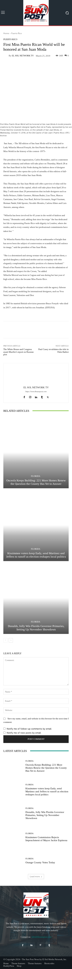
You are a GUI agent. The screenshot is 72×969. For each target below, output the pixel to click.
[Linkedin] (36, 396)
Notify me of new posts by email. (24, 732)
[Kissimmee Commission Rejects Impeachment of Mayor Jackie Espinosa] (13, 837)
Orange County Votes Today (40, 862)
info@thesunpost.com (41, 937)
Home (6, 33)
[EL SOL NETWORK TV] (6, 56)
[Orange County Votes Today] (13, 861)
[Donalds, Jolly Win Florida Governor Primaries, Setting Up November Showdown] (36, 598)
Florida (35, 476)
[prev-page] (5, 640)
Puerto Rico (16, 33)
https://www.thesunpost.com (36, 391)
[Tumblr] (42, 396)
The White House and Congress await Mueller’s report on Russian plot (18, 352)
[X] (48, 396)
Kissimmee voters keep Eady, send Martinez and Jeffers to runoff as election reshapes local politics (46, 791)
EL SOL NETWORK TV (23, 56)
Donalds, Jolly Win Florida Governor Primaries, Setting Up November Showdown (44, 815)
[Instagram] (30, 396)
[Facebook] (24, 396)
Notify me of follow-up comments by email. (29, 728)
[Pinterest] (40, 945)
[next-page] (11, 640)
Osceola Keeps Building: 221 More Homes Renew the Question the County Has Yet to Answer (46, 767)
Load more (35, 876)
